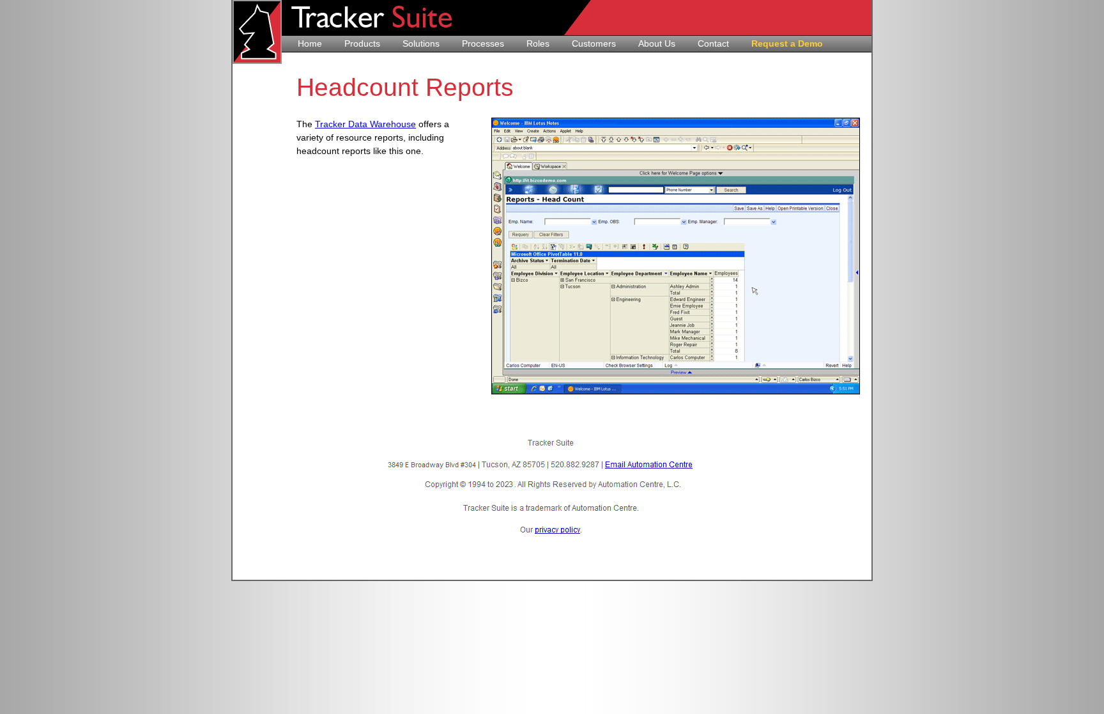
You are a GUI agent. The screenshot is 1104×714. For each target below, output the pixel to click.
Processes (483, 43)
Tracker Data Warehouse (365, 124)
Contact (713, 43)
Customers (594, 43)
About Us (656, 43)
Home (310, 43)
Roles (537, 43)
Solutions (421, 43)
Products (362, 43)
